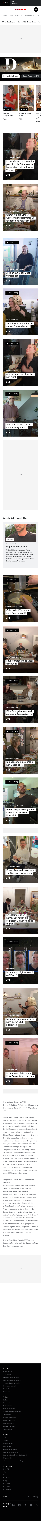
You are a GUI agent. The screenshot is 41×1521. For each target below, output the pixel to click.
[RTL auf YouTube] (31, 1505)
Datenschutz (7, 1446)
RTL (3, 22)
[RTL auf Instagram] (19, 1505)
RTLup (5, 1481)
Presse (5, 1475)
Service (5, 1434)
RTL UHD (6, 1389)
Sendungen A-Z (8, 1371)
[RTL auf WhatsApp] (37, 1505)
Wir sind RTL (7, 1466)
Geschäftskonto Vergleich (12, 1412)
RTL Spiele (6, 1478)
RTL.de (5, 1368)
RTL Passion (7, 1489)
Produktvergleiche (9, 1409)
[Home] (20, 9)
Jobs (4, 1472)
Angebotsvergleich (9, 1420)
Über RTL (6, 1469)
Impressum (6, 1440)
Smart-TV (6, 1392)
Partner (5, 1397)
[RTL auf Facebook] (13, 1505)
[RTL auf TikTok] (25, 1505)
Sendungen (11, 22)
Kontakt (5, 1437)
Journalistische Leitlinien (11, 1383)
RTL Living (6, 1486)
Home (5, 1497)
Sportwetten (7, 1403)
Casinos (5, 1400)
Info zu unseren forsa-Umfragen (14, 1461)
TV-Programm (7, 1374)
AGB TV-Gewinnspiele (10, 1452)
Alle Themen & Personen (11, 1377)
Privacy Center (8, 1443)
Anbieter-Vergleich (9, 1426)
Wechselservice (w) (10, 1417)
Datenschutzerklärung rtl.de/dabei (15, 1455)
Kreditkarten (7, 1414)
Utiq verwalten (8, 1458)
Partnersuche (7, 1406)
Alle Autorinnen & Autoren (12, 1380)
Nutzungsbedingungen (10, 1449)
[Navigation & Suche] (36, 9)
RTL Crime (6, 1484)
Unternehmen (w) (9, 1423)
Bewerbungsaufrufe (9, 1386)
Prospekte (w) (7, 1429)
